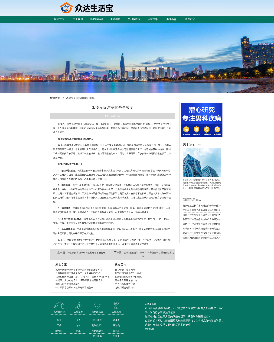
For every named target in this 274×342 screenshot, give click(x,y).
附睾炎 (116, 336)
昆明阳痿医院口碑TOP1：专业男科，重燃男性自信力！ (82, 277)
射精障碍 (59, 331)
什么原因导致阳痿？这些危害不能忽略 (86, 252)
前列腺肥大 (97, 325)
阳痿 (91, 98)
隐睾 (78, 331)
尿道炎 (116, 325)
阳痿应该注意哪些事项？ (67, 284)
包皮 (78, 320)
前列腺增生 (97, 331)
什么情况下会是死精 (125, 270)
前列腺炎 (97, 320)
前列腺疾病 (97, 312)
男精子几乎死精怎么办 (126, 280)
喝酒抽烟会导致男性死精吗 (128, 277)
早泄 (59, 320)
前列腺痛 (97, 336)
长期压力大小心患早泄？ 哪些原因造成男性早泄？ (80, 280)
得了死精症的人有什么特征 (128, 273)
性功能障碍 (81, 98)
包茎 (78, 325)
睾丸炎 (116, 331)
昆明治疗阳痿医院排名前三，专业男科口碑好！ (78, 273)
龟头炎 (116, 320)
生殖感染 (116, 312)
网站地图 (149, 329)
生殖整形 (78, 312)
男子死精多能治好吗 (125, 284)
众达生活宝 (68, 98)
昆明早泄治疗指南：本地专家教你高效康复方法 (78, 270)
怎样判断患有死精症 (125, 287)
